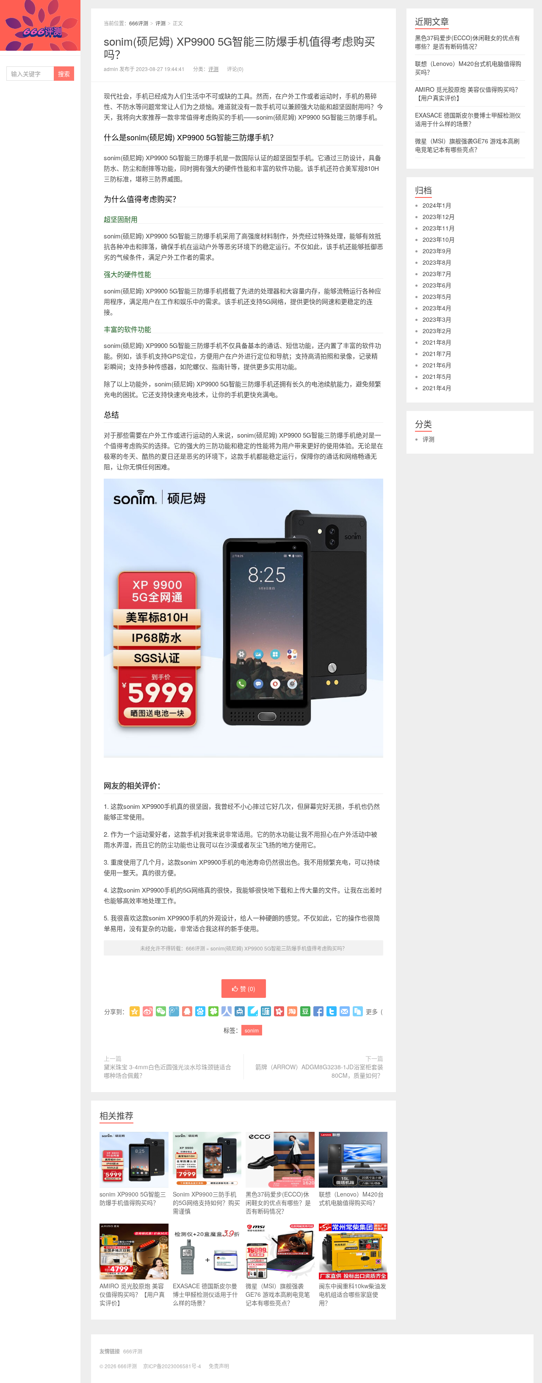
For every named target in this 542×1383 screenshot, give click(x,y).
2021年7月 (437, 353)
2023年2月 (437, 330)
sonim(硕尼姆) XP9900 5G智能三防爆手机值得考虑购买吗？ (239, 47)
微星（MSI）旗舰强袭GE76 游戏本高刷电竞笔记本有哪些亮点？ (278, 1294)
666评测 (40, 25)
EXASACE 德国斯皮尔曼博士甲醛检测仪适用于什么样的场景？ (205, 1294)
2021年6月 (437, 365)
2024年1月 (437, 205)
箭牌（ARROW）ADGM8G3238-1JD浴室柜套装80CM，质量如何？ (319, 1071)
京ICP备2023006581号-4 (172, 1365)
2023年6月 (437, 285)
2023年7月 (437, 273)
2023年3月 (437, 319)
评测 (160, 23)
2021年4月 (437, 387)
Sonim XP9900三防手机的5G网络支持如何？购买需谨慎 (206, 1202)
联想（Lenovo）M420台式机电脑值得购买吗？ (351, 1198)
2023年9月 (437, 250)
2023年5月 (437, 296)
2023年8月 (437, 262)
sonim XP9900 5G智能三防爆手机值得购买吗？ (133, 1198)
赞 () (247, 988)
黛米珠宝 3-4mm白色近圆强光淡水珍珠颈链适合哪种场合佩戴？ (167, 1071)
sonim (252, 1030)
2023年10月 (439, 239)
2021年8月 (437, 342)
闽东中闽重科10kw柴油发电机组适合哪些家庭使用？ (352, 1294)
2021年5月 (437, 376)
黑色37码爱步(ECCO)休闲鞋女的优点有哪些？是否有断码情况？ (278, 1202)
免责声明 (219, 1365)
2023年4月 (437, 308)
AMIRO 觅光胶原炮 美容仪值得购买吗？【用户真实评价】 (132, 1294)
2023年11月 (439, 228)
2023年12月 (439, 216)
